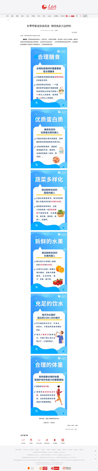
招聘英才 (37, 449)
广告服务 (42, 449)
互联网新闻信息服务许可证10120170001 (30, 457)
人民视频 (55, 443)
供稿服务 (54, 449)
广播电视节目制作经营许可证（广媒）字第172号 (66, 457)
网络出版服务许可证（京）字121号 (56, 460)
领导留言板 (47, 443)
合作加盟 (48, 449)
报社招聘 (31, 449)
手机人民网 (39, 443)
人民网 (8, 19)
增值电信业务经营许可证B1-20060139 (47, 457)
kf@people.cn (37, 454)
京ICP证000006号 (68, 460)
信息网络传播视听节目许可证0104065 (21, 460)
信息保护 (76, 449)
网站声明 (65, 449)
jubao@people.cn (62, 452)
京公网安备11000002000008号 (78, 460)
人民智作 (63, 443)
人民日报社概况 (18, 449)
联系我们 (81, 449)
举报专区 (62, 16)
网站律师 (70, 449)
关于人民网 (25, 449)
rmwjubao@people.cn (67, 454)
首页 (7, 16)
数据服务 (59, 449)
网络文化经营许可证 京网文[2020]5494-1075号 (39, 460)
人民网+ (31, 443)
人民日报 (23, 443)
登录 (86, 16)
